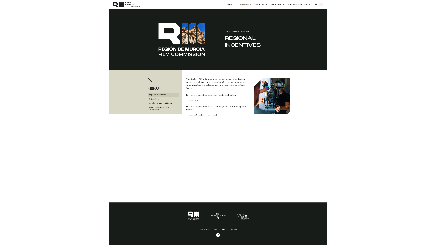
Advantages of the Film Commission (159, 108)
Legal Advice (204, 229)
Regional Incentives (157, 95)
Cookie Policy (220, 229)
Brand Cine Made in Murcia (160, 103)
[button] (193, 101)
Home (227, 31)
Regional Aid (154, 99)
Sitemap (233, 229)
